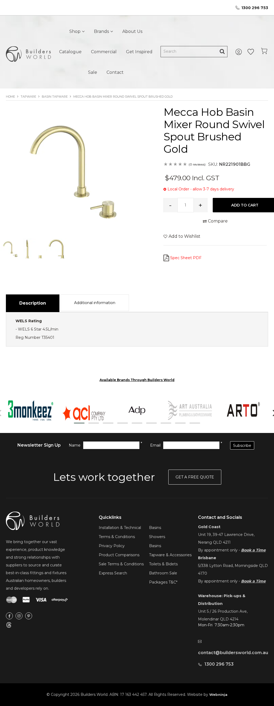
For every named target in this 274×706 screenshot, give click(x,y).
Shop (75, 31)
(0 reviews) (197, 164)
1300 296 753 (254, 7)
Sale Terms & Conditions (121, 564)
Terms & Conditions (117, 536)
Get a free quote (195, 477)
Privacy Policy (112, 545)
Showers (157, 536)
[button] (79, 423)
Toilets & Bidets (163, 564)
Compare (218, 221)
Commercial (104, 51)
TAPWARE (28, 96)
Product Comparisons (119, 554)
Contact (115, 72)
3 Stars (175, 164)
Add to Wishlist (184, 236)
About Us (132, 31)
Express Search (113, 573)
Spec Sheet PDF (185, 257)
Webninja (218, 694)
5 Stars (185, 164)
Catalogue (70, 51)
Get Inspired (139, 51)
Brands (101, 31)
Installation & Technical (120, 527)
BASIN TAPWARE (55, 96)
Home (10, 96)
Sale (92, 72)
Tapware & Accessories (170, 554)
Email (155, 445)
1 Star (165, 164)
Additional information (94, 302)
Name (75, 445)
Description (32, 303)
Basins (155, 527)
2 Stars (170, 164)
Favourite (250, 52)
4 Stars (180, 164)
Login (239, 52)
